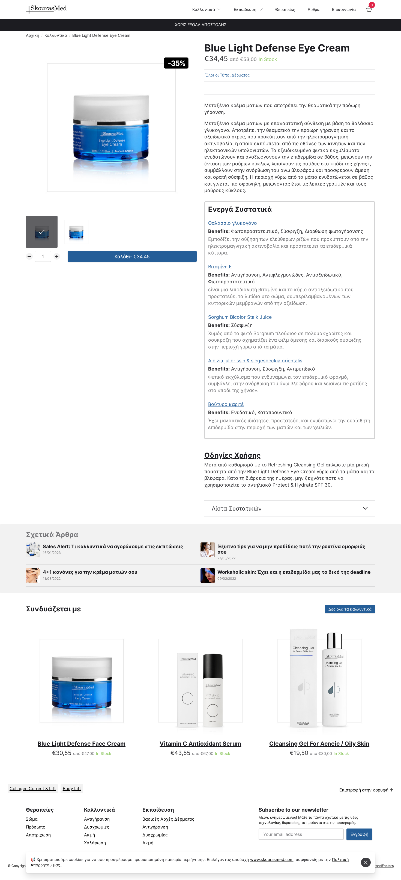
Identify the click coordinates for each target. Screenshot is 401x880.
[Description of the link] (81, 680)
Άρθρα (313, 9)
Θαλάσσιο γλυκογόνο (232, 223)
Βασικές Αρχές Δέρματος (168, 819)
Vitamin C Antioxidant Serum (200, 743)
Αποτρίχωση (38, 834)
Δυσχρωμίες (96, 827)
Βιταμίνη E (220, 266)
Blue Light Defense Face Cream (81, 743)
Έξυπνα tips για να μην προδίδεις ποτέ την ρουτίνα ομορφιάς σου (291, 549)
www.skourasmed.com (272, 859)
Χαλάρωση (95, 842)
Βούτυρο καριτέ (226, 404)
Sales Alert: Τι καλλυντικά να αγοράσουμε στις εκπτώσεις (113, 546)
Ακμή (89, 834)
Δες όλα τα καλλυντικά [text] (350, 609)
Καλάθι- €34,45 (132, 256)
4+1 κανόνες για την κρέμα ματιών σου (90, 572)
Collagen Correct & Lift (33, 788)
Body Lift (72, 788)
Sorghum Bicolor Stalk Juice (240, 317)
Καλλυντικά (203, 9)
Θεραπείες (285, 9)
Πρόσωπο (35, 827)
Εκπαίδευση (245, 9)
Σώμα (32, 819)
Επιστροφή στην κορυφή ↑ (366, 790)
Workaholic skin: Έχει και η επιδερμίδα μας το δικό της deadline (294, 572)
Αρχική (32, 35)
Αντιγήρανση (97, 819)
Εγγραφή (359, 834)
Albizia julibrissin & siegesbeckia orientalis (255, 360)
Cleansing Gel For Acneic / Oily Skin (319, 743)
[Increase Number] (56, 256)
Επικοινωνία (344, 9)
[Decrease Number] (29, 256)
